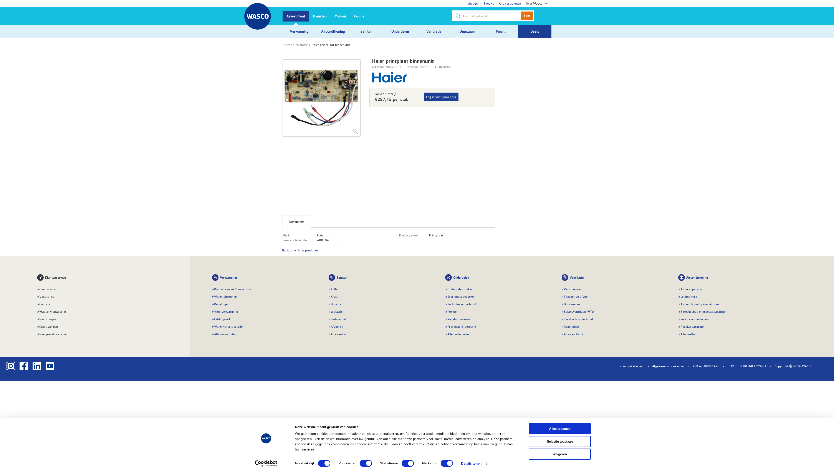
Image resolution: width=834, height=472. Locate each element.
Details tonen (471, 463)
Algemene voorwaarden (668, 366)
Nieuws (489, 3)
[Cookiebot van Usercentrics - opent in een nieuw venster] (266, 463)
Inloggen (473, 3)
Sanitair (342, 277)
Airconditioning (697, 277)
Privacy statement (631, 366)
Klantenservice (55, 277)
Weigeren (560, 454)
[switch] (366, 463)
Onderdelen (461, 277)
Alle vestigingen (510, 3)
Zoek (527, 15)
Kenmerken (296, 221)
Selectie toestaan (560, 441)
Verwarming (228, 277)
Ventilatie (577, 277)
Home (304, 45)
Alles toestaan (560, 428)
